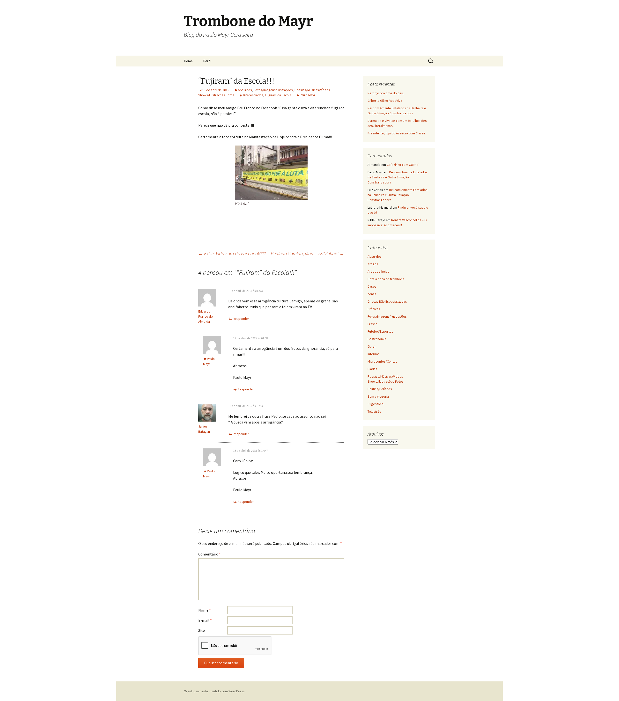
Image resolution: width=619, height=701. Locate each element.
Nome (204, 610)
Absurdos (245, 90)
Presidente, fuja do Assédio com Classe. (397, 133)
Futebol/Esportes (380, 331)
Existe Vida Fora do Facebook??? (232, 253)
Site (201, 630)
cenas (372, 294)
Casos (372, 286)
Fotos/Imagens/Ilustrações (273, 90)
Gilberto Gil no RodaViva (385, 100)
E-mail (205, 620)
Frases (372, 324)
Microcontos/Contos (382, 361)
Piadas (372, 369)
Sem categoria (378, 396)
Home (188, 61)
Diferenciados (253, 95)
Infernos (374, 354)
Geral (371, 346)
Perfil (207, 61)
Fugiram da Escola (278, 95)
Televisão (374, 411)
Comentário (209, 554)
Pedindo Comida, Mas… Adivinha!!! (307, 253)
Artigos (373, 264)
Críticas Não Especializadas (387, 301)
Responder (241, 318)
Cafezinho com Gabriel (403, 164)
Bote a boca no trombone (386, 279)
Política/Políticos (380, 389)
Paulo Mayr (307, 95)
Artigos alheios (378, 271)
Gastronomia (377, 339)
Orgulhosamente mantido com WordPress (214, 691)
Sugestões (375, 404)
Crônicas (374, 309)
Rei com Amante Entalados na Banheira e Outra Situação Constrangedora (397, 177)
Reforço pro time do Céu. (386, 93)
